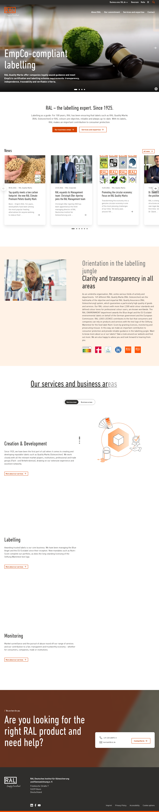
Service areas (72, 402)
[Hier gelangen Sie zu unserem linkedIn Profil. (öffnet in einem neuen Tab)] (31, 805)
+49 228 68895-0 (110, 737)
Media (143, 2)
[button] (3, 48)
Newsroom (135, 2)
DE (148, 2)
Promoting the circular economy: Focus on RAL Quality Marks (117, 194)
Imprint (109, 805)
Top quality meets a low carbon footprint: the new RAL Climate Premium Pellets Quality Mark (23, 196)
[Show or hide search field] (153, 2)
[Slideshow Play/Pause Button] (156, 88)
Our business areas (63, 129)
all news (147, 151)
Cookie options (149, 805)
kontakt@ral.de (109, 742)
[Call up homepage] (11, 12)
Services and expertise (133, 11)
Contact (151, 11)
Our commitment (112, 11)
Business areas (86, 402)
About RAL (96, 11)
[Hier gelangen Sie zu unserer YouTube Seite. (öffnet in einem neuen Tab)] (39, 805)
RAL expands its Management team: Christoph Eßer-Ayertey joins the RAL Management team (70, 196)
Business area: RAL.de (118, 2)
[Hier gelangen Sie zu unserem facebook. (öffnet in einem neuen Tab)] (35, 805)
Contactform (139, 740)
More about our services (14, 473)
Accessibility (135, 805)
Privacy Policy (120, 805)
